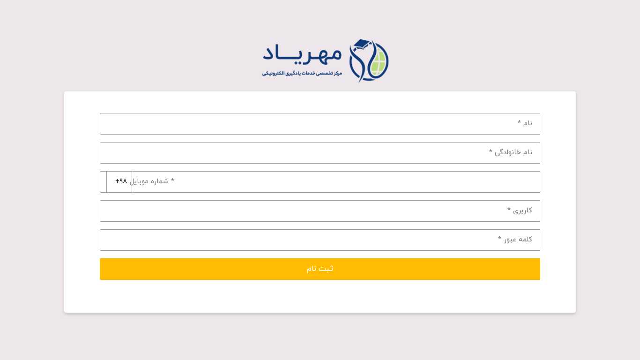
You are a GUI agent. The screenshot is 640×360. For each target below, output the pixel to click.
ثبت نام (320, 269)
